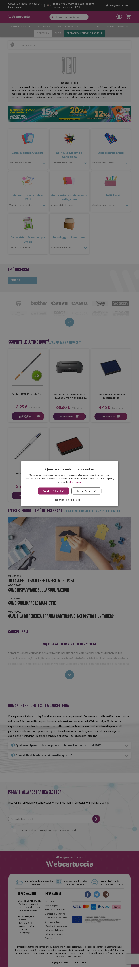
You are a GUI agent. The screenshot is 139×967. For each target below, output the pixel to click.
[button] (69, 500)
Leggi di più (75, 482)
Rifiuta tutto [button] (86, 491)
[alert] (69, 483)
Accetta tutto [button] (53, 491)
